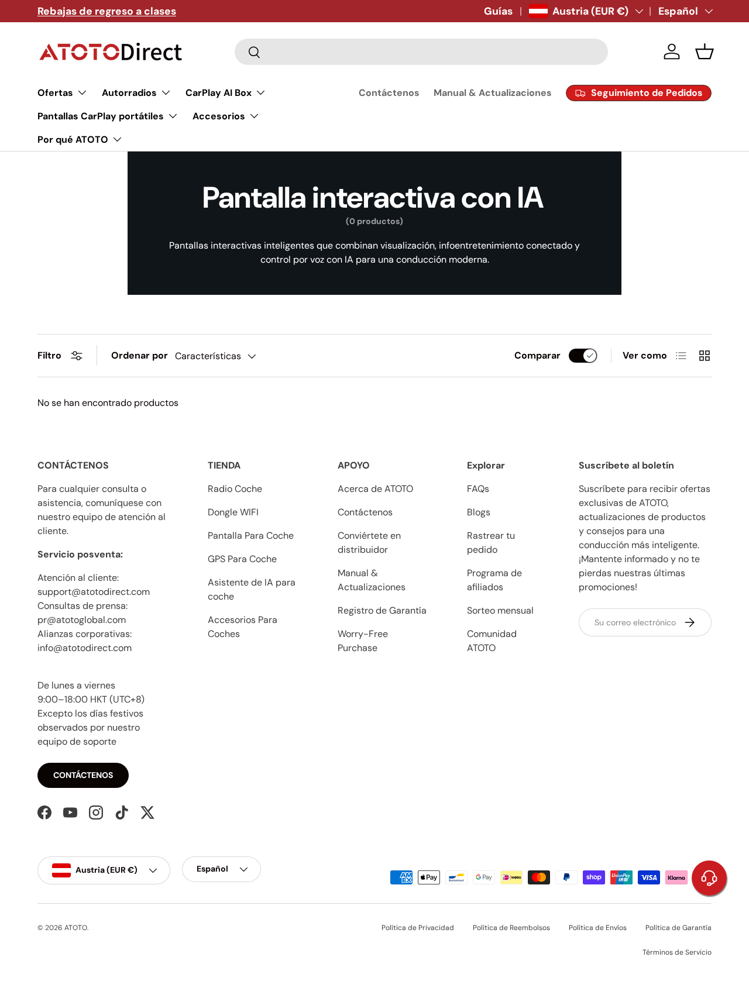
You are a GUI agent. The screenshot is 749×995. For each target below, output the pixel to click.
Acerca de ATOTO (375, 489)
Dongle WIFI (233, 512)
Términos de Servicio (677, 952)
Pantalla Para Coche (251, 535)
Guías (498, 11)
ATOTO (75, 927)
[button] (704, 51)
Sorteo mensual (500, 610)
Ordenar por (139, 355)
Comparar (537, 355)
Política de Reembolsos (511, 927)
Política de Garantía (678, 927)
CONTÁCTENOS (83, 775)
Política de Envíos (598, 927)
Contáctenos (389, 93)
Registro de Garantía (382, 610)
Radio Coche (235, 489)
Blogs (478, 512)
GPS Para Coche (242, 559)
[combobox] (421, 52)
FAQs (478, 489)
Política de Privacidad (418, 927)
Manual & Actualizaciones (493, 93)
